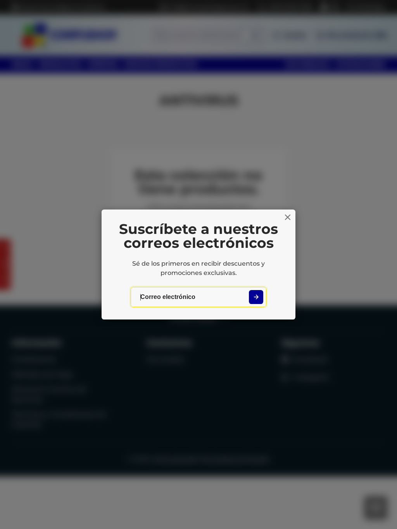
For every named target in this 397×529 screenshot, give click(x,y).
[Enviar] (256, 297)
